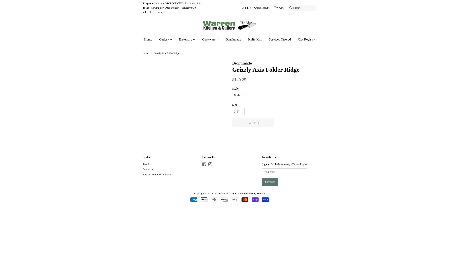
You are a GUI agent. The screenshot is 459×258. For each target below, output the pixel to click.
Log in (245, 7)
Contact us (148, 169)
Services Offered (280, 39)
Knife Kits (255, 39)
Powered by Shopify (254, 193)
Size (235, 104)
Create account (261, 7)
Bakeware (186, 39)
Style (235, 88)
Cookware (209, 39)
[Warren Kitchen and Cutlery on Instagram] (210, 165)
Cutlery (164, 39)
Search (146, 164)
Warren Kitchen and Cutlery (228, 193)
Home (148, 39)
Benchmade (233, 39)
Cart (281, 7)
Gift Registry (306, 39)
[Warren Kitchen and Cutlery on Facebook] (204, 165)
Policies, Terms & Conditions (157, 174)
